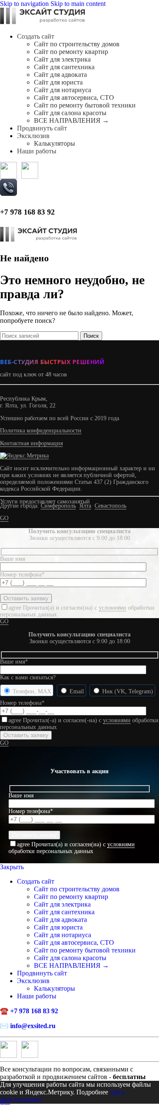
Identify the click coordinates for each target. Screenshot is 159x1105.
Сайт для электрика (62, 59)
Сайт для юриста (58, 82)
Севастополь (110, 506)
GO (4, 518)
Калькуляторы (54, 143)
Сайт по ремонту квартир (71, 51)
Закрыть (12, 866)
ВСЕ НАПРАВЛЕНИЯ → (71, 120)
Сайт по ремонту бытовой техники (85, 105)
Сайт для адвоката (60, 74)
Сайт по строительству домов (77, 44)
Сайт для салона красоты (70, 112)
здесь (117, 1092)
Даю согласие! (21, 1099)
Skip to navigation (25, 3)
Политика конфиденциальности (40, 430)
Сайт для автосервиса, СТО (74, 97)
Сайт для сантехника (64, 67)
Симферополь (58, 506)
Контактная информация (31, 443)
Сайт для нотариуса (62, 89)
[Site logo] (42, 21)
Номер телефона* (22, 703)
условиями (112, 608)
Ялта (85, 506)
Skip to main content (78, 3)
